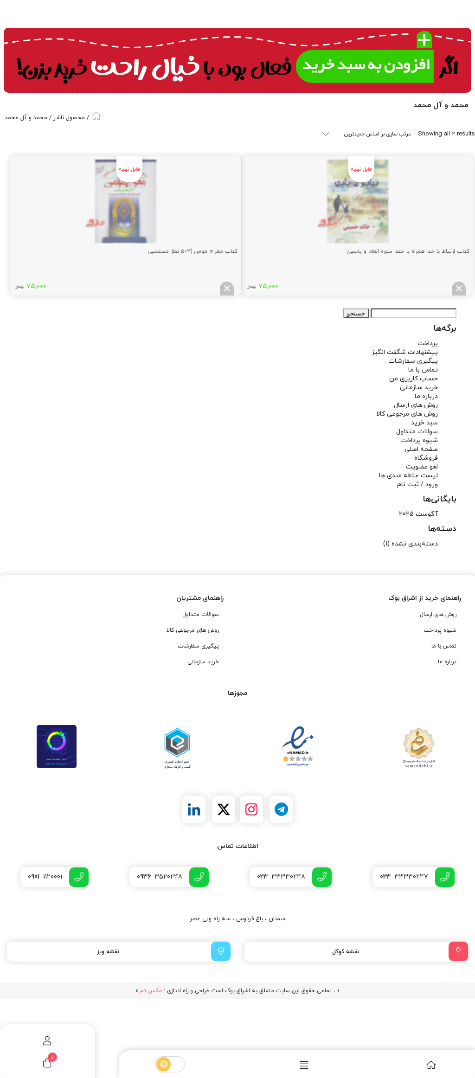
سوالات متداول (417, 431)
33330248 (281, 877)
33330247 (404, 877)
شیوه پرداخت (419, 440)
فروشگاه (426, 458)
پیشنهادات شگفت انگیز (405, 352)
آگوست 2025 (418, 514)
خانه (96, 115)
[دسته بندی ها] (284, 1064)
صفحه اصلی (421, 449)
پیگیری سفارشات (413, 361)
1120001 (45, 877)
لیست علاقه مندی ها (408, 475)
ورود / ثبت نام (417, 484)
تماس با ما (423, 370)
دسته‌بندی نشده (415, 543)
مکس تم (151, 991)
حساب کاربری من (413, 378)
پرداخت (427, 343)
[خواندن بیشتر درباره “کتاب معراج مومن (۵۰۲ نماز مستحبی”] (227, 288)
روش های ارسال (416, 405)
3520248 (159, 877)
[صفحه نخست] (411, 1064)
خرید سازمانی (419, 387)
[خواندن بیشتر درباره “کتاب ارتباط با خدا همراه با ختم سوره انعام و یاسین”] (459, 288)
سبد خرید (424, 422)
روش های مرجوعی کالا (407, 414)
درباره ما (426, 396)
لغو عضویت (422, 466)
